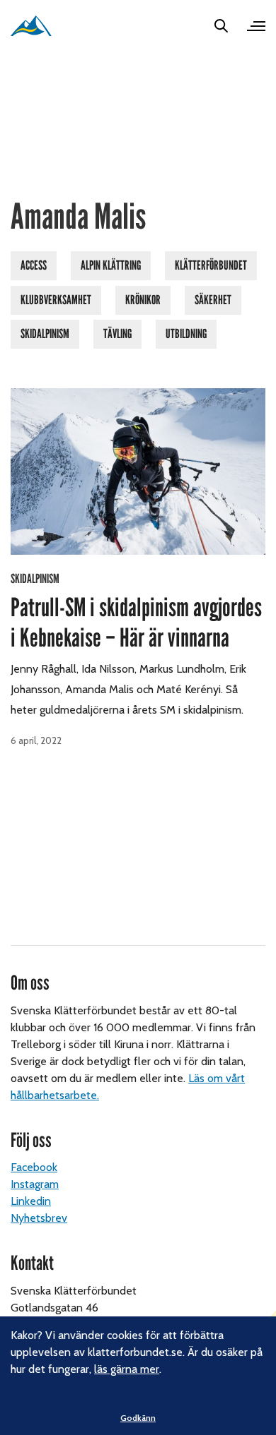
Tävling (117, 334)
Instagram (35, 1184)
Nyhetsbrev (39, 1218)
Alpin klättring (111, 265)
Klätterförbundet (211, 265)
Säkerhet (213, 300)
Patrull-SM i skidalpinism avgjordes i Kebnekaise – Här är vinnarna (136, 623)
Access (34, 265)
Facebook (34, 1167)
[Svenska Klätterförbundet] (31, 25)
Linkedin (31, 1201)
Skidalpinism (45, 334)
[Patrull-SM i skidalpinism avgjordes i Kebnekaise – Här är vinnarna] (138, 472)
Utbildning (186, 334)
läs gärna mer (126, 1369)
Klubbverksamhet (56, 300)
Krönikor (143, 300)
